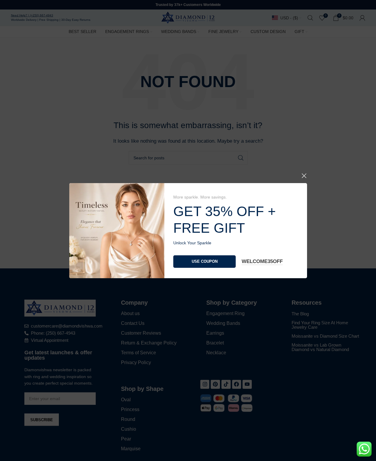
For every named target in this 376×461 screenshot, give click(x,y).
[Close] (304, 175)
